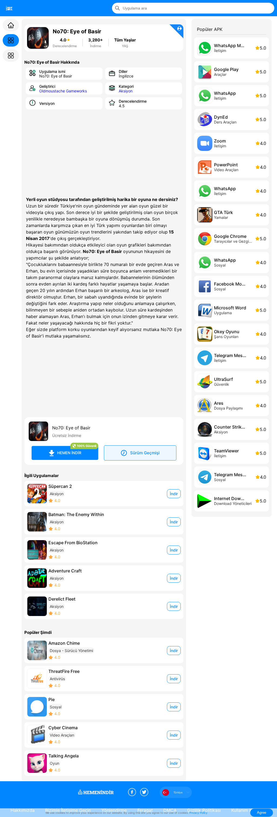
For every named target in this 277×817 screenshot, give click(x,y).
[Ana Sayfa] (11, 25)
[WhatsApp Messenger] (231, 48)
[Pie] (103, 706)
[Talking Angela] (103, 763)
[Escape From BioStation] (103, 550)
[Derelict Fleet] (103, 606)
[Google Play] (231, 71)
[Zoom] (231, 143)
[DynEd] (231, 119)
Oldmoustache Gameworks (63, 91)
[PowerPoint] (231, 167)
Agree (261, 812)
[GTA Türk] (231, 214)
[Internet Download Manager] (231, 500)
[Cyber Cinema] (103, 735)
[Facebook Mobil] (231, 286)
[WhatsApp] (231, 95)
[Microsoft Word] (231, 310)
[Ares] (231, 405)
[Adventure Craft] (103, 578)
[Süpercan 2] (103, 493)
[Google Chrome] (231, 238)
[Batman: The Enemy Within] (103, 521)
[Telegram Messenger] (231, 357)
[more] (9, 8)
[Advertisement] (104, 153)
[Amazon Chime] (103, 650)
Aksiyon (126, 91)
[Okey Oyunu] (231, 334)
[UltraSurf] (231, 381)
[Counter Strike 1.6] (231, 429)
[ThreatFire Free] (103, 678)
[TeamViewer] (231, 453)
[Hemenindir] (97, 792)
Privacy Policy (198, 812)
